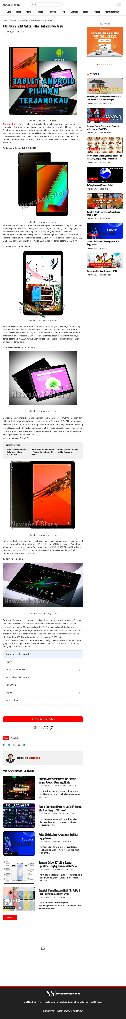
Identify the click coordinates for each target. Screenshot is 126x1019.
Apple (54, 897)
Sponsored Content (112, 11)
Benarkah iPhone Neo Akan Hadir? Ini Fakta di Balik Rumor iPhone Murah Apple (59, 892)
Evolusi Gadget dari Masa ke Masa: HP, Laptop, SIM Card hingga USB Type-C (43, 451)
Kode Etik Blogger (96, 1001)
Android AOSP (56, 841)
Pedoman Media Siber (80, 1001)
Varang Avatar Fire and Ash (99, 120)
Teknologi (39, 11)
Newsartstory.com (11, 4)
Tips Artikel (52, 11)
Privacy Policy (43, 1001)
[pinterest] (20, 745)
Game (8, 11)
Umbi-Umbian (94, 149)
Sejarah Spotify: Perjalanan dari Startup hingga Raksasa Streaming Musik (17, 451)
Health (18, 11)
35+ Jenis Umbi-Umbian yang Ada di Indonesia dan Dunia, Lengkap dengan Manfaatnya (104, 157)
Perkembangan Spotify (59, 786)
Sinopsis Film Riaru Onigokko (100, 265)
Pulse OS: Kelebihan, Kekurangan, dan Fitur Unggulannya (68, 450)
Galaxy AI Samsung (58, 869)
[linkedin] (25, 745)
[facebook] (5, 745)
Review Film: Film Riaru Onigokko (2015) (102, 271)
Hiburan (28, 11)
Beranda (5, 20)
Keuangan (74, 11)
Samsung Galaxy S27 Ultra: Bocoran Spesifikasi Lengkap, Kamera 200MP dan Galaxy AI (58, 864)
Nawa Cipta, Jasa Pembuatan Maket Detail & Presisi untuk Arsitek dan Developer (103, 98)
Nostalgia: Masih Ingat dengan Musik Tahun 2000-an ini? (103, 213)
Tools (63, 11)
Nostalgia (93, 205)
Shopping (96, 11)
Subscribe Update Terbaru (43, 719)
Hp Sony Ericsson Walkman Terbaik (100, 185)
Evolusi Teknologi (58, 814)
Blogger (85, 11)
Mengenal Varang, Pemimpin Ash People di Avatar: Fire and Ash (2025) (103, 128)
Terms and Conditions (64, 1001)
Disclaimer (33, 1001)
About (26, 1001)
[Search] (60, 4)
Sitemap (52, 1001)
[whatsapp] (15, 745)
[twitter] (10, 745)
